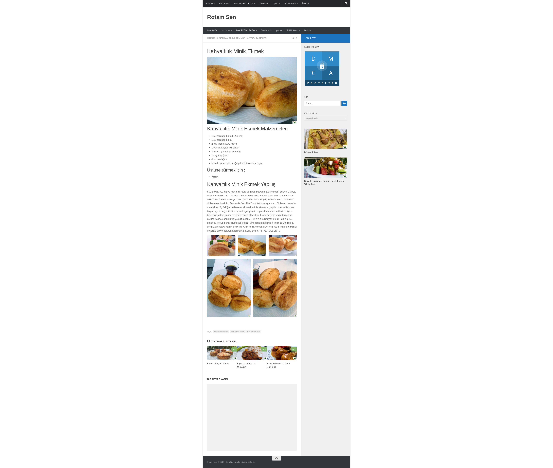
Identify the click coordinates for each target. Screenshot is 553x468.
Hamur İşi (212, 38)
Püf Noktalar (290, 3)
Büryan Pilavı (311, 152)
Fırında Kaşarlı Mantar (218, 363)
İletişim (305, 3)
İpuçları (276, 3)
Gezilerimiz (264, 3)
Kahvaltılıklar (229, 38)
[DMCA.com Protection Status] (322, 86)
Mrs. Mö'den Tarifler (253, 38)
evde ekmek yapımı (238, 331)
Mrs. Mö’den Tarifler (243, 3)
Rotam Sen (221, 17)
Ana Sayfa (210, 3)
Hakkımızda (224, 3)
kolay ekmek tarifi (253, 331)
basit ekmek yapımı (221, 331)
